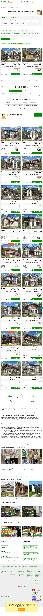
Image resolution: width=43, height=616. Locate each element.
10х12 (4, 558)
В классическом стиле (5, 33)
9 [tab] (23, 476)
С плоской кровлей (25, 35)
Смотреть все (20, 502)
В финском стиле (26, 554)
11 (6, 30)
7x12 (26, 30)
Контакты (36, 566)
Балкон (24, 102)
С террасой (30, 33)
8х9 (12, 557)
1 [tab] (9, 476)
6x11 (18, 30)
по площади (13, 43)
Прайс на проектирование (27, 561)
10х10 (2, 30)
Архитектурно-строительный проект (29, 559)
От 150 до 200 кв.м (16, 552)
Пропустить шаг (37, 86)
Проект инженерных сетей (27, 560)
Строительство (3, 572)
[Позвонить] (30, 2)
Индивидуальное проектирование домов (30, 558)
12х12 (10, 558)
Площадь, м (4, 93)
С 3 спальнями (25, 548)
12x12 (10, 30)
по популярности (20, 43)
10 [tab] (24, 476)
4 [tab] (14, 476)
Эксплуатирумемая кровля (31, 105)
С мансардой (17, 7)
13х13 (12, 558)
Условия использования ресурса (37, 581)
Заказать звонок (10, 2)
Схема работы (3, 571)
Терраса (17, 102)
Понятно (21, 609)
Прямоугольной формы (12, 560)
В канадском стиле (34, 552)
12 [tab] (28, 476)
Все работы (17, 479)
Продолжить (38, 114)
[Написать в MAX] (27, 2)
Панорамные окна (33, 102)
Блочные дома (20, 572)
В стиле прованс (35, 545)
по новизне (28, 43)
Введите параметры (15, 90)
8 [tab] (21, 476)
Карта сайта (37, 579)
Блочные (10, 542)
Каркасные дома (10, 7)
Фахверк (6, 542)
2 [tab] (11, 476)
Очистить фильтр (37, 17)
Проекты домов (10, 566)
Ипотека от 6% (33, 2)
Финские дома (37, 33)
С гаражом (24, 33)
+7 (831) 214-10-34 (10, 1)
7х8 (7, 557)
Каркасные (2, 542)
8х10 (15, 557)
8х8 (11, 557)
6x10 (14, 30)
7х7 (5, 557)
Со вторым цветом (38, 548)
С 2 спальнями (34, 547)
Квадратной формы (4, 560)
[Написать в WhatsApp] (22, 2)
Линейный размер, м (13, 93)
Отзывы (11, 571)
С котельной (25, 549)
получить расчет (16, 74)
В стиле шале (32, 542)
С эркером (30, 545)
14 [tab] (31, 476)
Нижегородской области (5, 596)
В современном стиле (35, 553)
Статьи (36, 570)
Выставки (11, 570)
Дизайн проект (35, 560)
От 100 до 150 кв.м (8, 552)
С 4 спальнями (31, 548)
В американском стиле (27, 547)
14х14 (15, 558)
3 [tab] (13, 476)
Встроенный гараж (18, 105)
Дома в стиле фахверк (5, 35)
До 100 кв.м (3, 552)
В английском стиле (33, 546)
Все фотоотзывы (20, 447)
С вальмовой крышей (27, 552)
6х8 (22, 30)
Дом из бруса (37, 571)
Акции (4, 566)
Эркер (8, 105)
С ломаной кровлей (16, 35)
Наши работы (25, 566)
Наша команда (3, 570)
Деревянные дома (21, 571)
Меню (41, 1)
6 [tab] (18, 476)
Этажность (29, 93)
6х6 (1, 557)
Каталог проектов (3, 7)
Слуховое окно (22, 108)
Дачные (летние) (15, 542)
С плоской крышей (31, 549)
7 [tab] (19, 476)
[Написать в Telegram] (25, 2)
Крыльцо (9, 102)
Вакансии (11, 572)
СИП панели (37, 575)
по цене (8, 43)
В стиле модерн (26, 546)
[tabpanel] (11, 460)
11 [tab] (26, 476)
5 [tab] (16, 476)
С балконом (38, 542)
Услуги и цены (18, 566)
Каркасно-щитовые (16, 33)
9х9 (29, 30)
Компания (31, 566)
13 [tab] (29, 476)
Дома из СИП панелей (4, 545)
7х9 (9, 557)
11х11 (7, 558)
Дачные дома (29, 572)
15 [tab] (33, 476)
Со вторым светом (35, 35)
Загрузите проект (29, 90)
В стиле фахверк (26, 542)
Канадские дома (21, 570)
